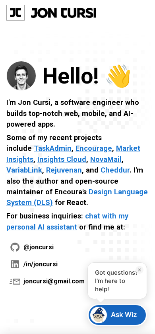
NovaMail (106, 159)
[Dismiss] (139, 270)
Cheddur (115, 170)
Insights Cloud (61, 159)
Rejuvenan (64, 170)
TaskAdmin (53, 148)
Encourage (94, 148)
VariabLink (24, 170)
